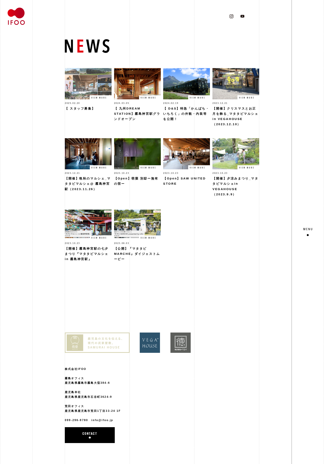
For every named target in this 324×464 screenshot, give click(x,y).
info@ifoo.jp (102, 420)
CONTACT (89, 433)
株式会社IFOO (75, 369)
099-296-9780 (76, 420)
